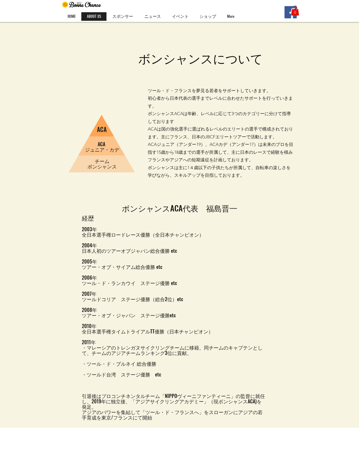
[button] (295, 11)
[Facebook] (291, 12)
